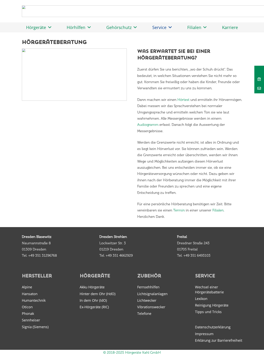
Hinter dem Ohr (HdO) (97, 293)
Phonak (28, 313)
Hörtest (183, 100)
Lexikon (201, 298)
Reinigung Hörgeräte (211, 305)
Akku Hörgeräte (92, 287)
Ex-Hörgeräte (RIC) (94, 307)
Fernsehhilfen (148, 287)
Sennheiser (31, 320)
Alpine (27, 287)
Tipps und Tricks (208, 311)
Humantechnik (34, 300)
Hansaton (29, 293)
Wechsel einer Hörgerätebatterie (209, 289)
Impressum (204, 333)
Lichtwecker (146, 300)
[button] (48, 27)
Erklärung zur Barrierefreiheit (218, 340)
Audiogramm (147, 125)
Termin (179, 210)
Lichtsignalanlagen (152, 293)
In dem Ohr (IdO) (93, 300)
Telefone (144, 313)
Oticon (27, 307)
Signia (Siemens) (35, 326)
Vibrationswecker (151, 307)
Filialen (218, 210)
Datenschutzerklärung (213, 327)
